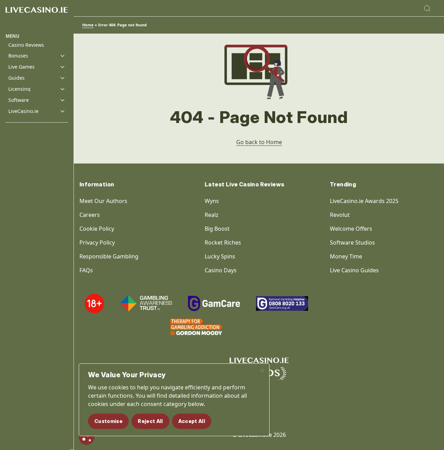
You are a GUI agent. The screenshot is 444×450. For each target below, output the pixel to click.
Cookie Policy (96, 228)
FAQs (86, 270)
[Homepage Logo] (37, 16)
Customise (108, 421)
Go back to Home (259, 142)
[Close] (262, 370)
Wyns (212, 201)
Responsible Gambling (108, 256)
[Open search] (427, 8)
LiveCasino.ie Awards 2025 (364, 201)
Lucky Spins (220, 256)
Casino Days (221, 270)
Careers (89, 215)
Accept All (191, 421)
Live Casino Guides (354, 270)
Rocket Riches (223, 242)
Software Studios (352, 242)
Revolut (340, 215)
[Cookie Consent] (86, 437)
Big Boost (217, 228)
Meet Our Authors (103, 201)
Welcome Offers (351, 228)
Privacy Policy (97, 242)
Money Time (346, 256)
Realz (212, 215)
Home (88, 24)
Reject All (150, 421)
